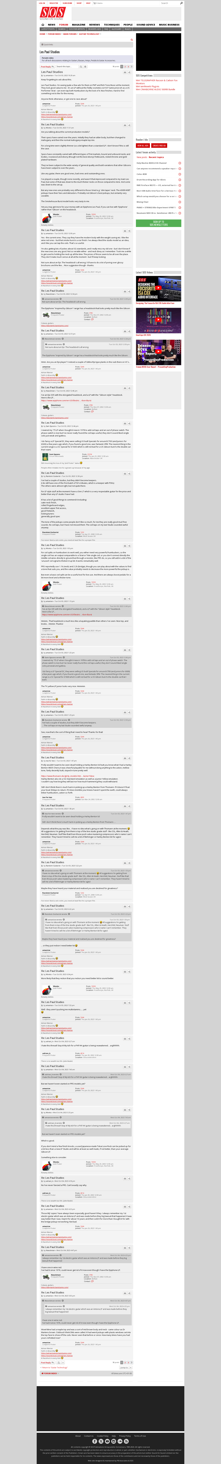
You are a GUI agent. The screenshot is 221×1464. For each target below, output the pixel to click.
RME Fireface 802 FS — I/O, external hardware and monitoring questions (158, 185)
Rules (128, 29)
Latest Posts (48, 29)
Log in (42, 3)
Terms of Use (140, 1436)
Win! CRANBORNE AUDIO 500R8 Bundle (155, 89)
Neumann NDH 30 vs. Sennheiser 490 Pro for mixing (158, 213)
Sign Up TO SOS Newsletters (159, 223)
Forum (63, 24)
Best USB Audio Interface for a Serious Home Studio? (158, 191)
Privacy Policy (125, 1436)
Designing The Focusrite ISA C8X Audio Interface (155, 303)
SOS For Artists (77, 29)
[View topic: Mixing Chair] (179, 202)
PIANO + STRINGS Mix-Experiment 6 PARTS (156, 207)
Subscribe (67, 3)
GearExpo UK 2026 (143, 334)
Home (43, 24)
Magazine (78, 24)
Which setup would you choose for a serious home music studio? (158, 196)
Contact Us (89, 1436)
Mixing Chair (143, 202)
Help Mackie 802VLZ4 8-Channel (152, 163)
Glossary (116, 29)
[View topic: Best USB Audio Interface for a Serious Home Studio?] (179, 191)
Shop (79, 3)
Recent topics (156, 157)
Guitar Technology (89, 34)
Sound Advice (146, 24)
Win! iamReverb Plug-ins (147, 86)
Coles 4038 (142, 174)
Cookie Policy (102, 1436)
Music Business (169, 24)
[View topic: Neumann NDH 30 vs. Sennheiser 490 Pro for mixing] (179, 213)
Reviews (94, 24)
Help (88, 3)
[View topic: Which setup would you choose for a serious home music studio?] (179, 196)
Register (54, 3)
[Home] (53, 12)
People (128, 24)
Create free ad (159, 145)
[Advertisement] (158, 249)
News (51, 24)
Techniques (112, 24)
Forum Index (54, 34)
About (78, 1436)
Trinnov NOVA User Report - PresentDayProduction (155, 366)
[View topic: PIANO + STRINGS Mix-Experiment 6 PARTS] (179, 207)
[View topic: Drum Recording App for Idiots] (179, 179)
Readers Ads (94, 29)
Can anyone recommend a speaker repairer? (158, 168)
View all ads (142, 145)
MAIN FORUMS (70, 34)
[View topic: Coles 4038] (179, 174)
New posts (142, 157)
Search (61, 29)
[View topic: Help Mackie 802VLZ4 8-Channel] (179, 163)
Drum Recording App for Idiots (151, 179)
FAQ (106, 29)
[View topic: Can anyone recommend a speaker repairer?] (179, 168)
